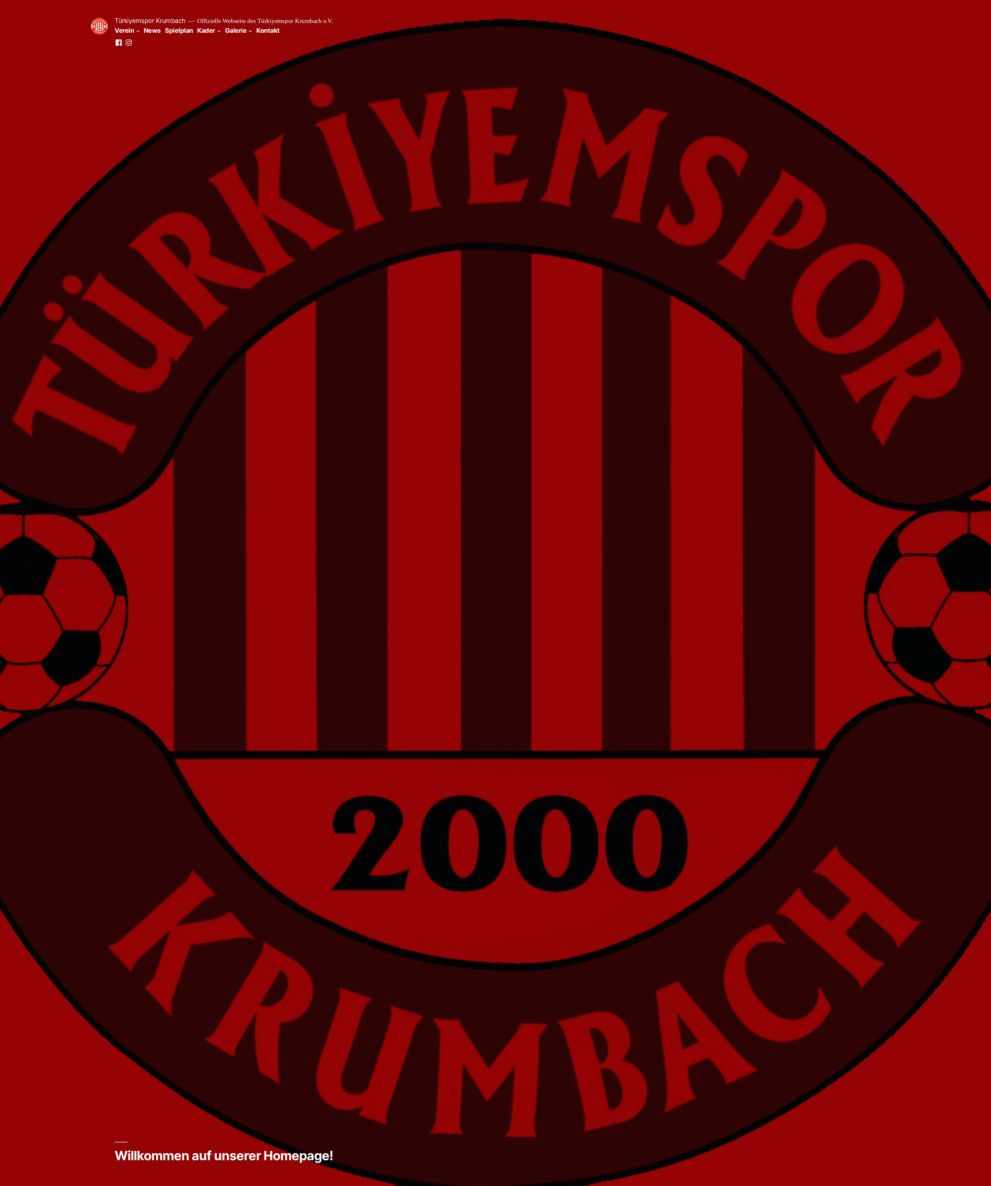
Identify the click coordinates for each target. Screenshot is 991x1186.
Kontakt (268, 30)
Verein (124, 30)
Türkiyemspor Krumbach (150, 21)
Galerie (236, 30)
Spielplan (179, 30)
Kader (206, 30)
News (152, 30)
